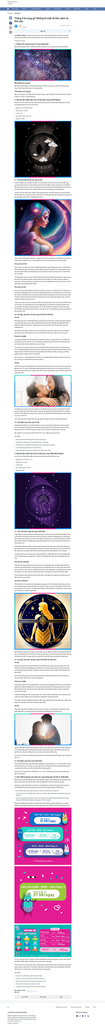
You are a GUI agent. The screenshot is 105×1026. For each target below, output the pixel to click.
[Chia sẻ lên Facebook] (10, 23)
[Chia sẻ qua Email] (10, 27)
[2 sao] (30, 991)
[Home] (10, 17)
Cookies (87, 1007)
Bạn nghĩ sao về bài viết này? (19, 991)
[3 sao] (32, 991)
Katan (20, 25)
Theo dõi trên (62, 25)
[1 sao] (27, 991)
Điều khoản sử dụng (61, 1007)
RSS (94, 1007)
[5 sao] (36, 991)
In (61, 997)
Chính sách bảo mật (76, 1007)
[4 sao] (34, 991)
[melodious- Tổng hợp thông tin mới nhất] (13, 4)
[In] (10, 32)
